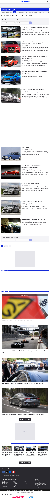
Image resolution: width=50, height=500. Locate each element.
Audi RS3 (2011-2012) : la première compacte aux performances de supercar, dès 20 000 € (34, 42)
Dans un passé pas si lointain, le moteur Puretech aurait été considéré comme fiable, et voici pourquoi (30, 454)
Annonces (31, 12)
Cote (26, 12)
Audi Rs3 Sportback (8, 10)
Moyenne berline (5, 482)
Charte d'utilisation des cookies (40, 484)
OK (30, 22)
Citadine (3, 481)
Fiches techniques (20, 12)
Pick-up (14, 485)
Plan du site (37, 480)
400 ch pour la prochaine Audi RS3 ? (30, 183)
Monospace (4, 486)
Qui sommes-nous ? (32, 490)
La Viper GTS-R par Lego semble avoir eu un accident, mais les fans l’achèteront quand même (19, 454)
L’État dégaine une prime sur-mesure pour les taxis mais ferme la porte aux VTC (22, 383)
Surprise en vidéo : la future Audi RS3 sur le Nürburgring (32, 90)
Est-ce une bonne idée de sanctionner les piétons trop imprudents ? (7, 454)
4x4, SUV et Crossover (17, 483)
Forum (35, 12)
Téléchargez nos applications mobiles (12, 475)
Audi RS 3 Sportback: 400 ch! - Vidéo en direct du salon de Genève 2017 (34, 57)
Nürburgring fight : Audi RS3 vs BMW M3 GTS (33, 219)
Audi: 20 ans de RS (26, 147)
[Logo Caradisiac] (25, 2)
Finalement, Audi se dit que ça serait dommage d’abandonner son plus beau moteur (23, 414)
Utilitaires (14, 486)
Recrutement (40, 490)
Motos (25, 481)
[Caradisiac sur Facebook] (3, 472)
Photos (39, 12)
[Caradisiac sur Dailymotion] (10, 472)
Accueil (3, 12)
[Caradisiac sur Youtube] (13, 472)
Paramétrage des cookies (39, 485)
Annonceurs (14, 490)
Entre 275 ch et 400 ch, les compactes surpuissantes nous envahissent (31, 166)
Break (3, 485)
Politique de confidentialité (40, 483)
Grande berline (5, 483)
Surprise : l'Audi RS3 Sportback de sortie (31, 201)
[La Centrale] (18, 498)
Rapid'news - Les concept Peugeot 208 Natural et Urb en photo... (34, 72)
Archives (36, 479)
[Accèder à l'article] (25, 306)
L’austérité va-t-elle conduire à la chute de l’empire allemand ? (18, 320)
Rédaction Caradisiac (22, 490)
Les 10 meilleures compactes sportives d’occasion (34, 27)
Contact (8, 490)
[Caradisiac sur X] (7, 472)
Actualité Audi (4, 291)
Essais (7, 12)
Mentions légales (38, 482)
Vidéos (44, 12)
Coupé (14, 481)
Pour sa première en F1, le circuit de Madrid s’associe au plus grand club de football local (23, 351)
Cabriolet (14, 482)
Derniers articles (5, 443)
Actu (14, 12)
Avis (11, 12)
